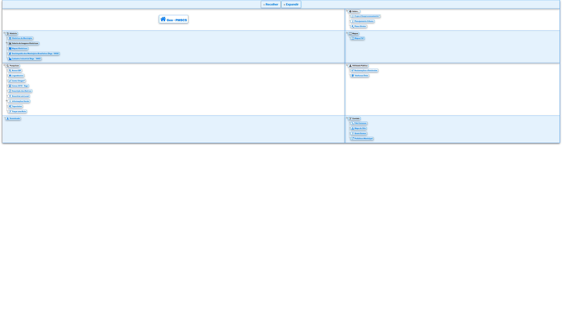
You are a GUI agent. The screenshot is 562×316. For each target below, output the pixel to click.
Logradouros (17, 75)
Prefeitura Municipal (363, 138)
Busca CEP (16, 70)
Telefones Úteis (361, 75)
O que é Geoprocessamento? (367, 16)
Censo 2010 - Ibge (20, 86)
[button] (271, 4)
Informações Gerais (20, 101)
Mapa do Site (360, 128)
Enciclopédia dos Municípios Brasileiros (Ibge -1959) (35, 53)
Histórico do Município (22, 38)
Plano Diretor (360, 26)
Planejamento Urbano (364, 21)
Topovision (17, 106)
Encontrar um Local (20, 96)
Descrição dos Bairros (21, 91)
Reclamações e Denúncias (365, 70)
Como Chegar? (18, 81)
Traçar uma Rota (19, 111)
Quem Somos (360, 133)
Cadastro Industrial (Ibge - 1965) (26, 58)
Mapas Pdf (359, 38)
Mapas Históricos (19, 48)
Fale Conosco (360, 123)
